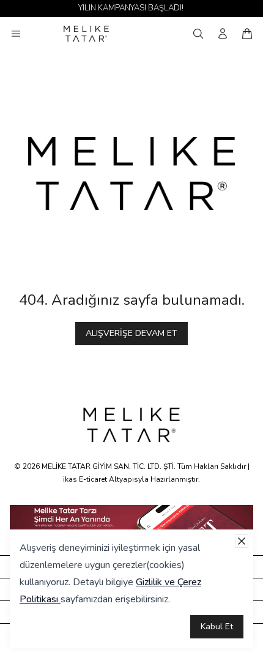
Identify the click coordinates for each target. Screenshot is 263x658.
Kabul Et (217, 626)
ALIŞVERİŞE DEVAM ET (131, 333)
